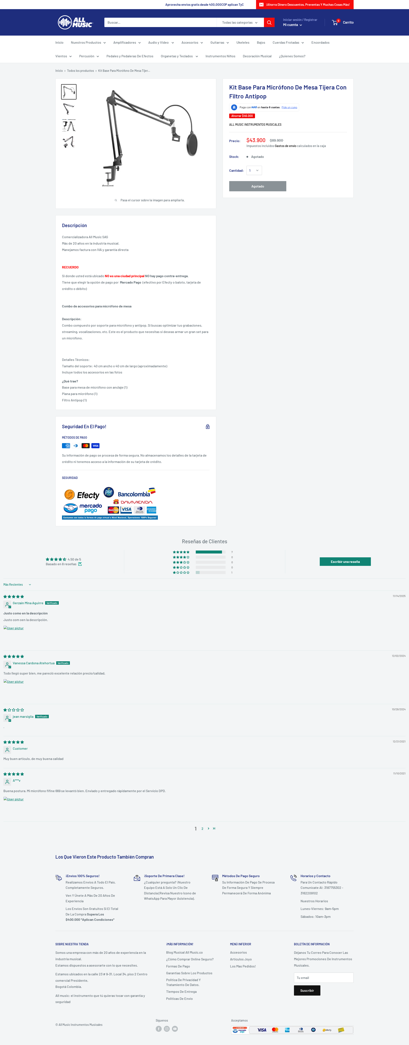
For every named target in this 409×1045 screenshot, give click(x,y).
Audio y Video (158, 42)
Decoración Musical (257, 56)
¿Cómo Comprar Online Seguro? (190, 959)
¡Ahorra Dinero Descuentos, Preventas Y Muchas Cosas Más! (308, 4)
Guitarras (217, 42)
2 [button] (202, 828)
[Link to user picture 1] (13, 636)
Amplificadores (124, 42)
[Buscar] (269, 22)
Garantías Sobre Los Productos (189, 973)
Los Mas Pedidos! (243, 966)
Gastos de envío (285, 146)
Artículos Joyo (241, 959)
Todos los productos (80, 70)
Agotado (257, 186)
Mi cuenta (291, 24)
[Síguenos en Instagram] (167, 1029)
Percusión (86, 56)
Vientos (61, 56)
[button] (181, 552)
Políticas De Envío (179, 998)
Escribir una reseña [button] (345, 561)
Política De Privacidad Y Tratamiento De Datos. (183, 982)
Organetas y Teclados (177, 56)
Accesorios (189, 42)
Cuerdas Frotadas (286, 42)
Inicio (59, 42)
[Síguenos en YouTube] (175, 1029)
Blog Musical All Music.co (184, 952)
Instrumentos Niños (220, 56)
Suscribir (307, 990)
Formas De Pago (178, 966)
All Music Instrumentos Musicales (255, 124)
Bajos (261, 42)
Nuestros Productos (86, 42)
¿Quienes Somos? (292, 56)
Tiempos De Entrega (181, 991)
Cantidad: (236, 170)
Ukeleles (242, 42)
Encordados (320, 42)
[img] (13, 596)
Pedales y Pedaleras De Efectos (130, 56)
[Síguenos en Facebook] (159, 1029)
